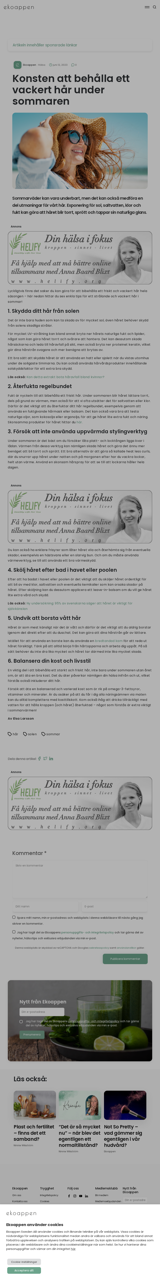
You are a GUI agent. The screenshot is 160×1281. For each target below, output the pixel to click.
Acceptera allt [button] (24, 1270)
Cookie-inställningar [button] (24, 1262)
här (73, 1249)
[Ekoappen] (21, 1214)
